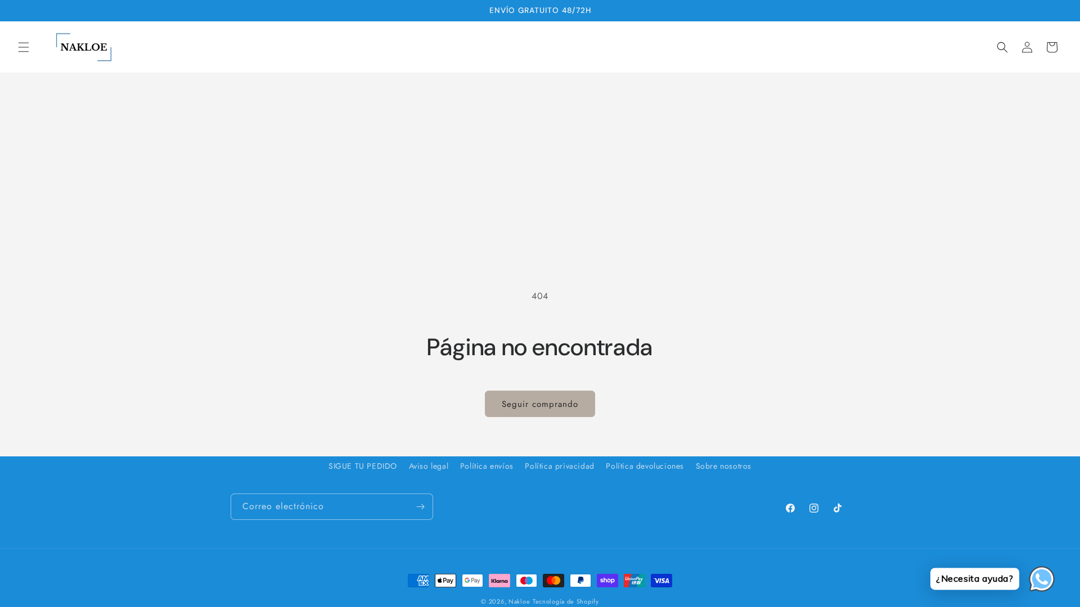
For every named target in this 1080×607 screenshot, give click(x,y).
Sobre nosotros (724, 466)
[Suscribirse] (420, 506)
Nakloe (519, 601)
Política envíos (487, 466)
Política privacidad (559, 466)
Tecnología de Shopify (566, 601)
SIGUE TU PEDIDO (362, 466)
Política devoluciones (645, 466)
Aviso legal (429, 466)
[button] (23, 47)
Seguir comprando (540, 404)
